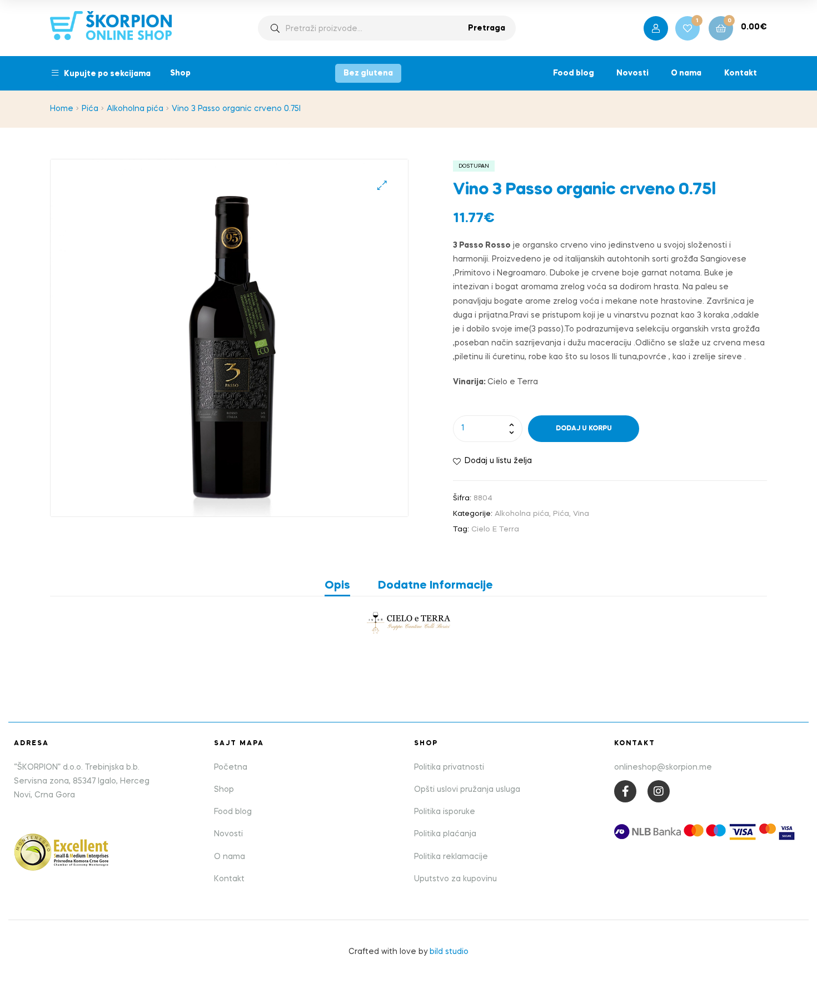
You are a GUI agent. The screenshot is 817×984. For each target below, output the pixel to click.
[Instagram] (658, 791)
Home (61, 109)
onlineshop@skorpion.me (663, 767)
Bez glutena (368, 73)
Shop (180, 73)
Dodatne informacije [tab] (435, 585)
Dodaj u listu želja (498, 461)
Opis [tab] (337, 585)
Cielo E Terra (495, 529)
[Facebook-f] (625, 791)
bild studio (449, 952)
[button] (382, 185)
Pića (90, 109)
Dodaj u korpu (584, 428)
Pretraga (486, 28)
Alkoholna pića (135, 109)
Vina (581, 514)
